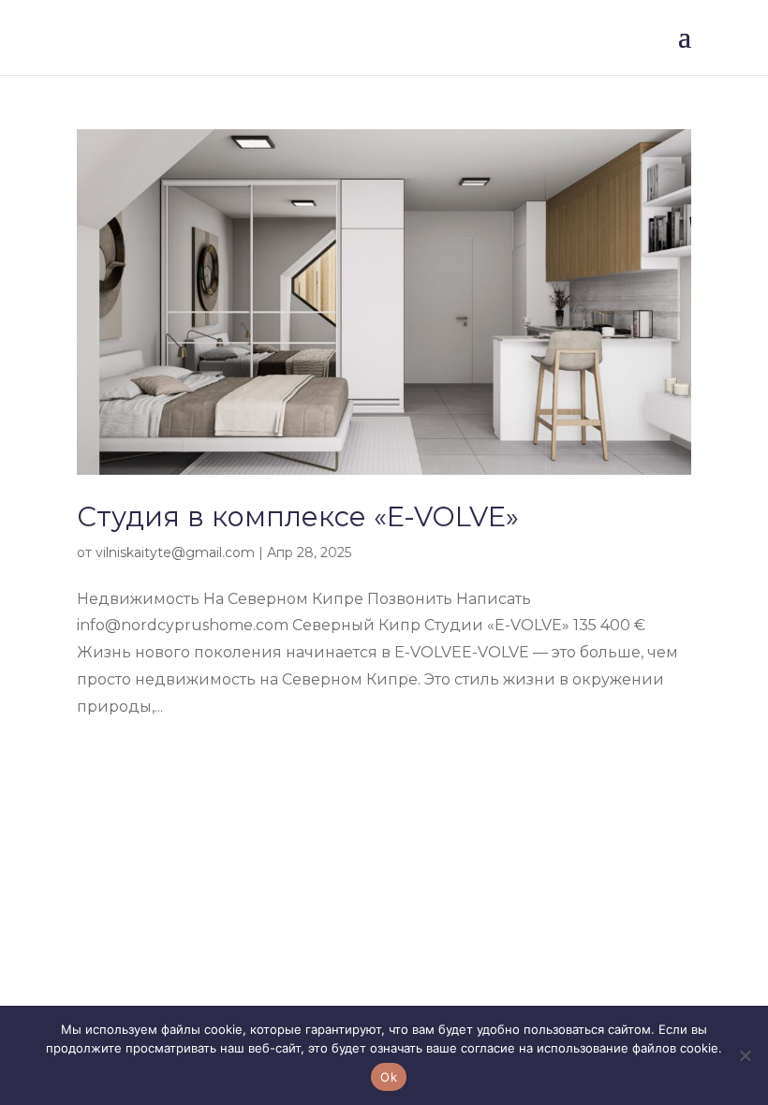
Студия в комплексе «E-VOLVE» (298, 516)
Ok (388, 1076)
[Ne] (744, 1055)
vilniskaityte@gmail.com (175, 552)
